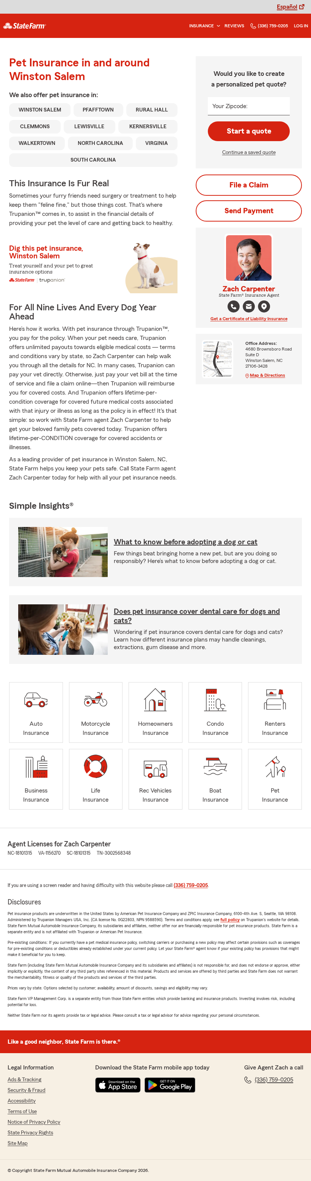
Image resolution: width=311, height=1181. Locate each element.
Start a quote (249, 131)
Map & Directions (267, 375)
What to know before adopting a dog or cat (186, 542)
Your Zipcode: (230, 106)
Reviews (234, 26)
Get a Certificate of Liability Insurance (248, 318)
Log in (301, 26)
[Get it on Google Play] (170, 1085)
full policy (230, 919)
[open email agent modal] (249, 307)
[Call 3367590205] (234, 306)
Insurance (201, 26)
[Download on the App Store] (118, 1085)
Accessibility (22, 1101)
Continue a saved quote (249, 152)
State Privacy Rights (30, 1132)
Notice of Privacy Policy (34, 1122)
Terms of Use (22, 1111)
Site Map (18, 1143)
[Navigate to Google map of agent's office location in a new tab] (264, 306)
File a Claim (249, 185)
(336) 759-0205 (273, 26)
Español (287, 7)
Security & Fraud (27, 1090)
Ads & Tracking (24, 1079)
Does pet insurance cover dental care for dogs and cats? (197, 616)
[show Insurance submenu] (217, 26)
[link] (24, 26)
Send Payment (249, 211)
